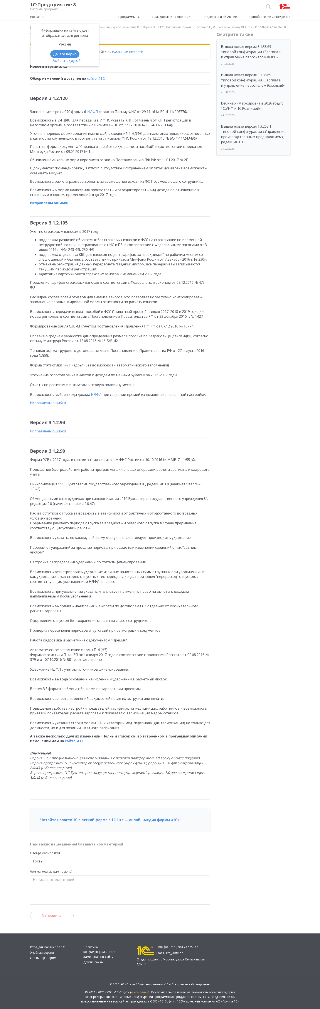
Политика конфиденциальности (99, 949)
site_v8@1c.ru (175, 953)
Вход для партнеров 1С (47, 947)
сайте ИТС (96, 78)
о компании (139, 992)
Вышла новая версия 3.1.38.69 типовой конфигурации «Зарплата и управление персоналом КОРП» (251, 51)
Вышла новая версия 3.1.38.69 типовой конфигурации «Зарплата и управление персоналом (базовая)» (253, 80)
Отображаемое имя (45, 853)
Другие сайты (93, 962)
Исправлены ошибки (49, 203)
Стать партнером (43, 958)
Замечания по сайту (98, 957)
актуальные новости (125, 51)
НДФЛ (92, 111)
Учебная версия (42, 952)
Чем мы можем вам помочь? (51, 871)
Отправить (51, 915)
